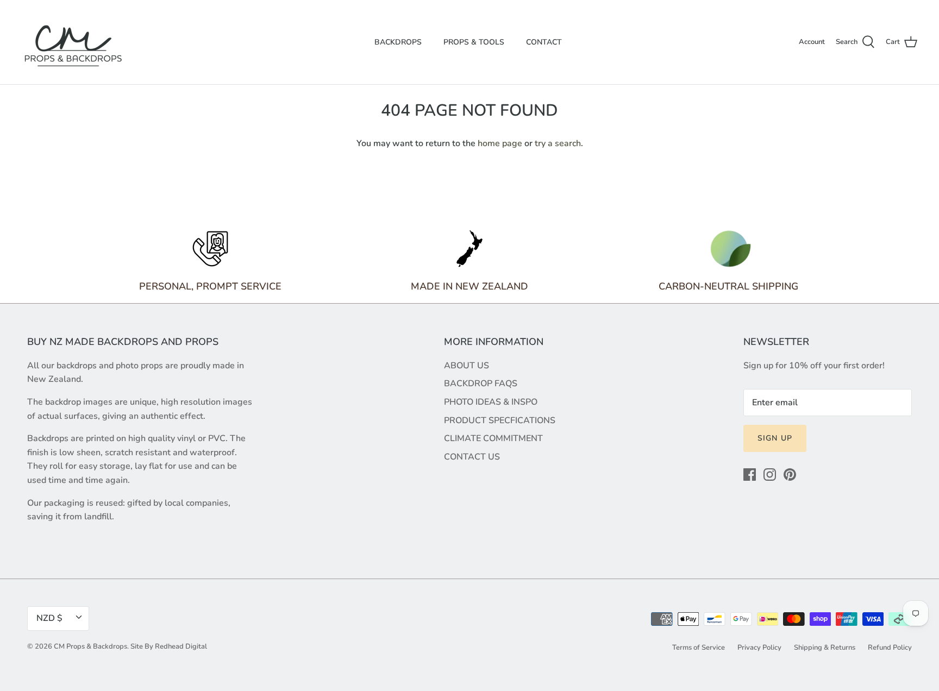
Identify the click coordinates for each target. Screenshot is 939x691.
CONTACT (544, 42)
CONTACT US (472, 457)
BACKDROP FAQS (480, 384)
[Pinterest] (790, 474)
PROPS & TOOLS (473, 42)
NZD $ (49, 618)
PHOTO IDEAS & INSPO (490, 402)
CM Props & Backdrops (90, 646)
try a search (558, 143)
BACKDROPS (398, 42)
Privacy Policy (759, 647)
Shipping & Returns (824, 647)
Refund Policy (890, 647)
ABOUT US (466, 366)
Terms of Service (698, 647)
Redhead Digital (181, 646)
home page (500, 143)
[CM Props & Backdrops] (73, 42)
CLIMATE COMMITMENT (493, 438)
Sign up (775, 438)
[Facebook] (749, 474)
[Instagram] (769, 474)
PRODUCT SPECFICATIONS (499, 420)
